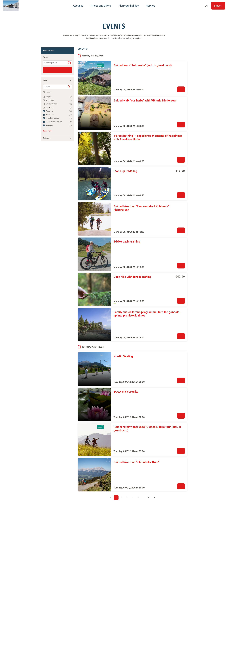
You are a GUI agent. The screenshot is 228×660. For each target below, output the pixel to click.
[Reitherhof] (11, 5)
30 (149, 497)
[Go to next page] (154, 497)
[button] (57, 80)
